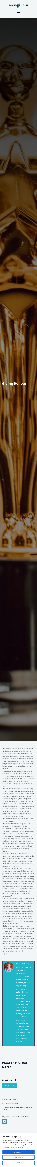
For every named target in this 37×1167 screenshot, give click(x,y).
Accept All (18, 1152)
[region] (18, 1150)
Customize (18, 1157)
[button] (18, 12)
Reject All (18, 1163)
